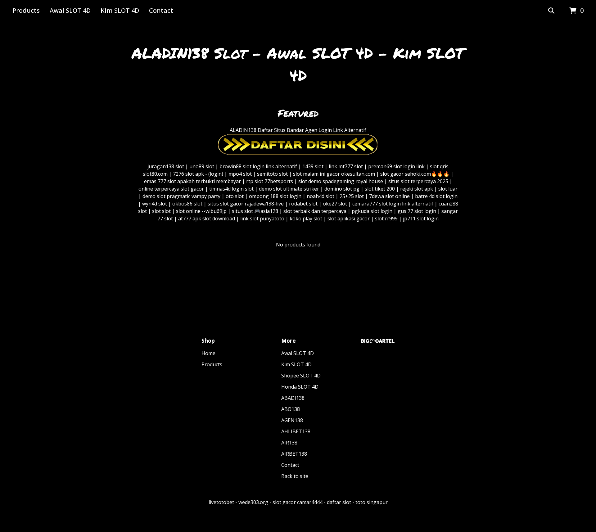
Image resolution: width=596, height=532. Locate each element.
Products (26, 10)
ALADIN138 (243, 130)
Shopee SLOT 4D (301, 375)
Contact (161, 10)
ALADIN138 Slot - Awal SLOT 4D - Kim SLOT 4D (298, 64)
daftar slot (339, 502)
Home (208, 353)
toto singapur (371, 502)
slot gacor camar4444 (298, 502)
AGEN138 (292, 420)
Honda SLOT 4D (299, 386)
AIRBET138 (294, 453)
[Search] (551, 11)
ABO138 (290, 409)
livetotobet (221, 502)
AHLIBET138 (295, 431)
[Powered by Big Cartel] (378, 340)
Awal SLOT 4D (70, 10)
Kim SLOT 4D (120, 10)
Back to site (294, 476)
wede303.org (253, 502)
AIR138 (289, 442)
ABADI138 (293, 397)
